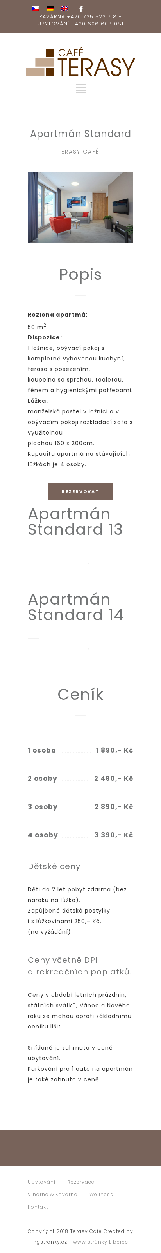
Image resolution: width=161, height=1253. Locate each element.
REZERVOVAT (80, 491)
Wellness (101, 1194)
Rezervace (81, 1182)
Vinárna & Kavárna (53, 1194)
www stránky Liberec (100, 1242)
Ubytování (41, 1182)
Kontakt (38, 1207)
